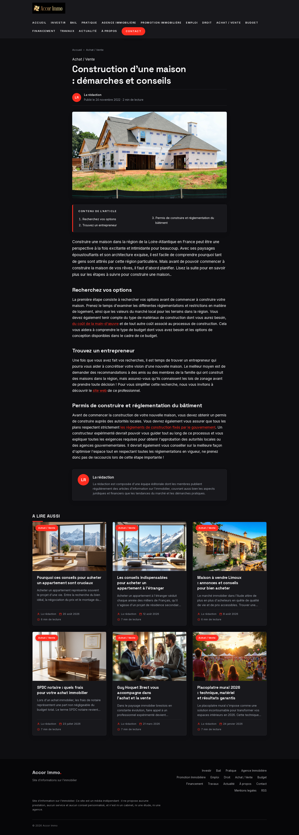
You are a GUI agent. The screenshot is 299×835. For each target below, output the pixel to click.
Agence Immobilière (119, 22)
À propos (109, 30)
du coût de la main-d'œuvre (95, 324)
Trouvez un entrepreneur (99, 225)
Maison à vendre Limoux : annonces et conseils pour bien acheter (219, 583)
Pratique (89, 22)
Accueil (39, 22)
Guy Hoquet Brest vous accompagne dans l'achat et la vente (138, 693)
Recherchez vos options (99, 219)
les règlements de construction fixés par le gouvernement (167, 427)
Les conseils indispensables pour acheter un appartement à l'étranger (142, 583)
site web (100, 390)
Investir (58, 22)
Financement (44, 30)
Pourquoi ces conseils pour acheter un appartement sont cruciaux (69, 580)
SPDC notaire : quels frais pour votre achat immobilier (62, 690)
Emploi (192, 22)
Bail (73, 22)
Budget (251, 22)
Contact (133, 31)
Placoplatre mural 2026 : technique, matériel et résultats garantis (218, 693)
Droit (207, 22)
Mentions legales (245, 790)
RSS (264, 790)
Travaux (67, 30)
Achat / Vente (228, 22)
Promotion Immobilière (161, 22)
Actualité (88, 30)
